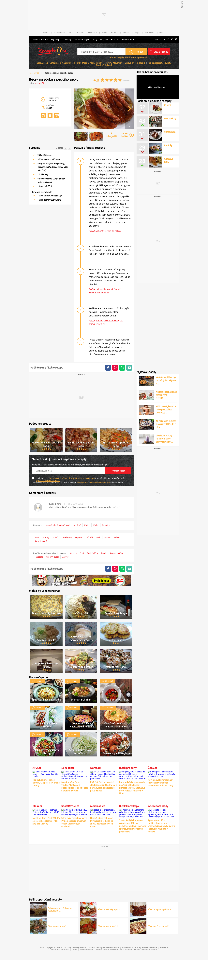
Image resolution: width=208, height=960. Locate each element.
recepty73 (39, 83)
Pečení (117, 537)
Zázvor (65, 557)
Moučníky (117, 63)
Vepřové (77, 525)
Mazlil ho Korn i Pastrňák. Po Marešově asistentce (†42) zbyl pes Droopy (46, 821)
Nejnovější (55, 39)
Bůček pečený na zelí (158, 926)
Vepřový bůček (52, 557)
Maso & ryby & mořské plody (58, 525)
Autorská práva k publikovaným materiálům (104, 948)
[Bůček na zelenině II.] (88, 926)
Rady (95, 39)
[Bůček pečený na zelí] (138, 926)
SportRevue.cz (70, 805)
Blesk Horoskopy (129, 805)
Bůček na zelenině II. (108, 926)
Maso (84, 63)
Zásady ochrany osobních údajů (100, 482)
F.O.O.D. (114, 39)
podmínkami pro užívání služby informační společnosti (71, 478)
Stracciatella (169, 132)
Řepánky (168, 145)
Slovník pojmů (41, 541)
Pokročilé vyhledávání (120, 57)
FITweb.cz (126, 33)
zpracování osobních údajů (48, 480)
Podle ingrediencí (139, 57)
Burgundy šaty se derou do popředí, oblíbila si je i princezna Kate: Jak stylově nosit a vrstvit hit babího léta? (132, 788)
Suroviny (67, 39)
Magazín (104, 39)
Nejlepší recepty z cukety (159, 63)
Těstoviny (107, 63)
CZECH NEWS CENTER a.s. (62, 948)
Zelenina (106, 525)
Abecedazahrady (158, 805)
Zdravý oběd (42, 63)
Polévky (77, 63)
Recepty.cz (34, 73)
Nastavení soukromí (87, 949)
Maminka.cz (92, 33)
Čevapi (167, 105)
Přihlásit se (160, 39)
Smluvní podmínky (83, 482)
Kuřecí (87, 525)
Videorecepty (128, 39)
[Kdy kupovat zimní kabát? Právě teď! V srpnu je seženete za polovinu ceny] (161, 773)
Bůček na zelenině (57, 926)
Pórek (103, 553)
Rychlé (135, 63)
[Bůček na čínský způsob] (88, 909)
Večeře (107, 537)
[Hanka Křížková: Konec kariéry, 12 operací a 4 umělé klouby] (46, 773)
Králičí (96, 525)
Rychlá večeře (55, 63)
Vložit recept (160, 51)
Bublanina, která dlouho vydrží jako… (59, 909)
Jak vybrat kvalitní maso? (108, 230)
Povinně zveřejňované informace (145, 949)
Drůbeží (89, 537)
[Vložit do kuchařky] (43, 115)
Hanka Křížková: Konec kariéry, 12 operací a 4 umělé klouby (46, 783)
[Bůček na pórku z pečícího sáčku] (104, 128)
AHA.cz (37, 767)
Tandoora (39, 557)
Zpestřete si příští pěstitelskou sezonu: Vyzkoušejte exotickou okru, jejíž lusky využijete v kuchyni (161, 826)
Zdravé (128, 63)
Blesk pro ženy (59, 33)
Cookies (74, 949)
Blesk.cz (46, 33)
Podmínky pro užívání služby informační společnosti (139, 948)
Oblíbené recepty (40, 39)
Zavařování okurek (104, 65)
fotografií (111, 135)
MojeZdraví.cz (149, 33)
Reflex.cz (114, 33)
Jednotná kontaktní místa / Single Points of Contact (114, 949)
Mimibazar (67, 767)
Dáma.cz (80, 33)
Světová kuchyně (81, 39)
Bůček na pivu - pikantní (159, 909)
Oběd (98, 537)
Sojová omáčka (116, 553)
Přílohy (99, 63)
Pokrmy (46, 537)
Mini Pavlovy (170, 118)
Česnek (73, 553)
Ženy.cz (137, 33)
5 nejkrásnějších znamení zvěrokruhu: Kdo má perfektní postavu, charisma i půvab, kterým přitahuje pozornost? (132, 826)
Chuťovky (66, 63)
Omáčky (91, 63)
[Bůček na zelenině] (38, 926)
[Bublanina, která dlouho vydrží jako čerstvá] (38, 909)
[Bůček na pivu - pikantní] (138, 909)
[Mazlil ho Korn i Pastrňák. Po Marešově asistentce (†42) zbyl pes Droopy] (46, 812)
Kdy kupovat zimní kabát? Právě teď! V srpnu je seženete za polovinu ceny (160, 783)
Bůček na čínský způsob (109, 909)
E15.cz (104, 33)
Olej (82, 553)
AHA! (71, 33)
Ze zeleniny (67, 537)
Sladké (142, 63)
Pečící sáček (92, 553)
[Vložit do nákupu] (50, 115)
